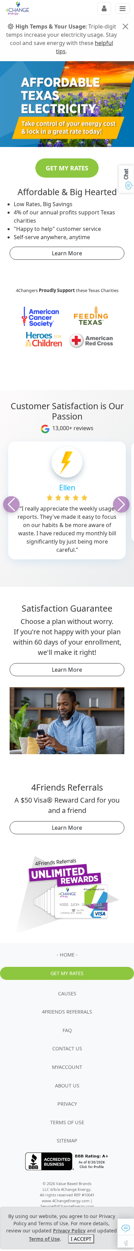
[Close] (125, 26)
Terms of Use (44, 1239)
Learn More (67, 253)
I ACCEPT (81, 1239)
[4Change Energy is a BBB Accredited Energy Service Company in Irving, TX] (68, 1161)
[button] (126, 1227)
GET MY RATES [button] (67, 168)
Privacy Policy (69, 1230)
